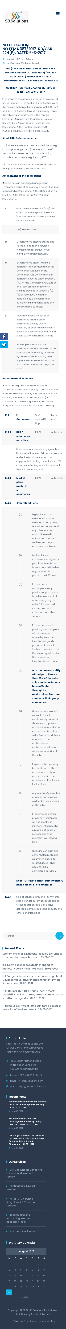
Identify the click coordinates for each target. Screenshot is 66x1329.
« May (25, 1297)
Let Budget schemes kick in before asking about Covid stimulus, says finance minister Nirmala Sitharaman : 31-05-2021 (32, 979)
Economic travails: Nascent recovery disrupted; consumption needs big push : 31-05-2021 (32, 955)
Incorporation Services (22, 1231)
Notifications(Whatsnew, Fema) (23, 63)
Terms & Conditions (24, 1321)
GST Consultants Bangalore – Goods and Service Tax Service (24, 1173)
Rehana (29, 59)
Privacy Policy (47, 1321)
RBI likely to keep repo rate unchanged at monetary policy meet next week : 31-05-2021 (30, 966)
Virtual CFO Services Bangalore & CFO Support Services (21, 1202)
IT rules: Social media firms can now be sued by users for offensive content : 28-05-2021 (32, 1007)
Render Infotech (40, 1314)
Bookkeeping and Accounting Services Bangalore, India (18, 1218)
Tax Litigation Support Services (20, 1187)
